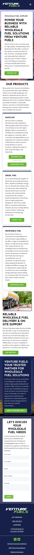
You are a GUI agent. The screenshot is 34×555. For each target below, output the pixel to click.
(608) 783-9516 (17, 521)
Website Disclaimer (16, 552)
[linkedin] (18, 539)
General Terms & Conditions (17, 544)
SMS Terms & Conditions (17, 548)
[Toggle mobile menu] (30, 4)
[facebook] (15, 539)
